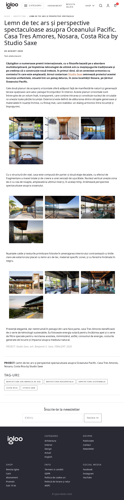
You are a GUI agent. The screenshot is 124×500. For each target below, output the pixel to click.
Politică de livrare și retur (57, 481)
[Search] (100, 5)
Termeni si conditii (54, 469)
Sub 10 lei (11, 485)
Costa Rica (12, 388)
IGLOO (7, 16)
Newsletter (88, 449)
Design (48, 449)
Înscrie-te (93, 418)
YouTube (87, 477)
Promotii (10, 481)
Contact (87, 445)
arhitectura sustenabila (92, 381)
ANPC (47, 485)
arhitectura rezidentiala (60, 381)
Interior (48, 445)
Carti (8, 473)
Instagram (88, 473)
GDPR (47, 473)
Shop (88, 5)
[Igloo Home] (12, 5)
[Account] (108, 5)
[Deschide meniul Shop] (93, 5)
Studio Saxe (75, 74)
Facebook (87, 469)
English (48, 457)
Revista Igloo (70, 5)
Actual (48, 452)
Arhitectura (19, 16)
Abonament (55, 5)
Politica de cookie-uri (55, 477)
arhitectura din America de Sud (23, 381)
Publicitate (88, 440)
